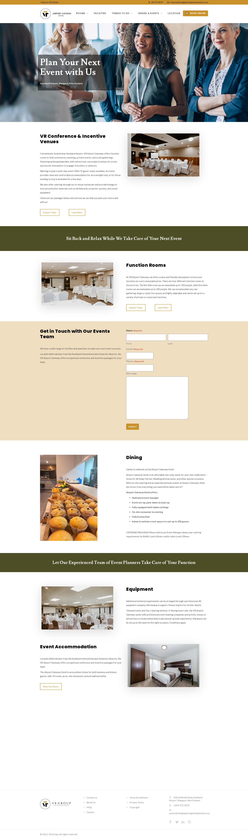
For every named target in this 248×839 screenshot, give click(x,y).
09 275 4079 (157, 2)
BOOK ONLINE (198, 13)
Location (174, 13)
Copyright (135, 807)
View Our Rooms (51, 686)
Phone (135, 361)
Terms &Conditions (139, 797)
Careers (90, 812)
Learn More (77, 212)
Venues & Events (149, 13)
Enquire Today (49, 212)
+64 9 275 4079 (181, 805)
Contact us (92, 797)
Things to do (121, 13)
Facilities (100, 13)
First (129, 343)
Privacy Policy (137, 802)
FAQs (89, 807)
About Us (91, 802)
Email (134, 349)
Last (170, 343)
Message (131, 373)
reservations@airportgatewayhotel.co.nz (189, 2)
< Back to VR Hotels (49, 2)
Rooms (81, 13)
